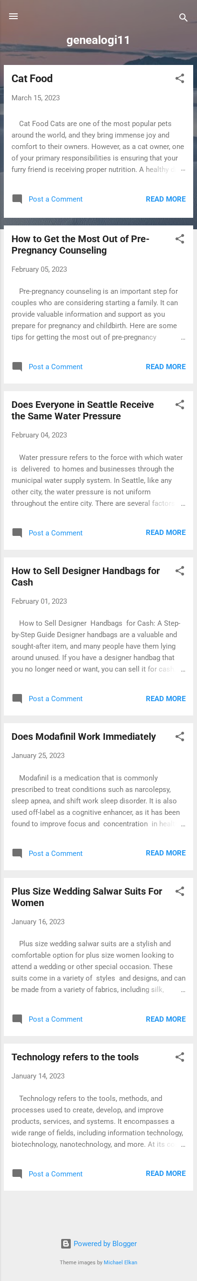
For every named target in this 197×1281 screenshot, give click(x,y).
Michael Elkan (120, 1263)
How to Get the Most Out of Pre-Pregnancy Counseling (80, 244)
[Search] (183, 19)
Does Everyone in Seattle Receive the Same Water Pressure (82, 410)
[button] (180, 80)
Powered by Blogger (104, 1243)
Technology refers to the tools (75, 1057)
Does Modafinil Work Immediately (83, 736)
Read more (166, 199)
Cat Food (32, 79)
